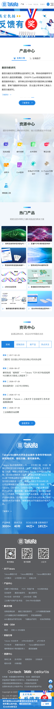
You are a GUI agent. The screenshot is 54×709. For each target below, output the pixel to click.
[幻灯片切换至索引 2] (25, 36)
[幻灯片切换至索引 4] (33, 36)
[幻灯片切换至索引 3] (29, 36)
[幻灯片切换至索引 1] (20, 36)
